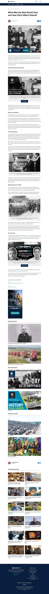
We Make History (32, 571)
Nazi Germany (32, 55)
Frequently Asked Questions (32, 570)
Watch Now (24, 265)
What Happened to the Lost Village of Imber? (15, 364)
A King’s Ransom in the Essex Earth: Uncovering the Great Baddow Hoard (14, 483)
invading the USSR (20, 60)
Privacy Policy (33, 577)
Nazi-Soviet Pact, (15, 283)
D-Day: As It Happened (12, 389)
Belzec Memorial (11, 435)
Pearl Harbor (10, 410)
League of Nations (36, 105)
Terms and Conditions (32, 575)
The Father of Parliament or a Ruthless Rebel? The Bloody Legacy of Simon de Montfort (16, 556)
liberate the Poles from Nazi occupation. (20, 271)
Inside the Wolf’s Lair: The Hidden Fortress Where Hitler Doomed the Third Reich (15, 542)
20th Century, (10, 283)
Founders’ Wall (32, 579)
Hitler (29, 70)
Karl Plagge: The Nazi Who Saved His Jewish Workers (17, 343)
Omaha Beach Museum (12, 456)
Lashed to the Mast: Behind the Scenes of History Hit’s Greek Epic (15, 498)
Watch (9, 4)
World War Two (20, 283)
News (33, 573)
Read (13, 4)
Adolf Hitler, (10, 287)
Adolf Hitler (13, 279)
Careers (33, 574)
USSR (39, 55)
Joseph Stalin (18, 279)
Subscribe (17, 4)
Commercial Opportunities (33, 572)
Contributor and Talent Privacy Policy (32, 578)
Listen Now (25, 101)
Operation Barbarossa (24, 237)
